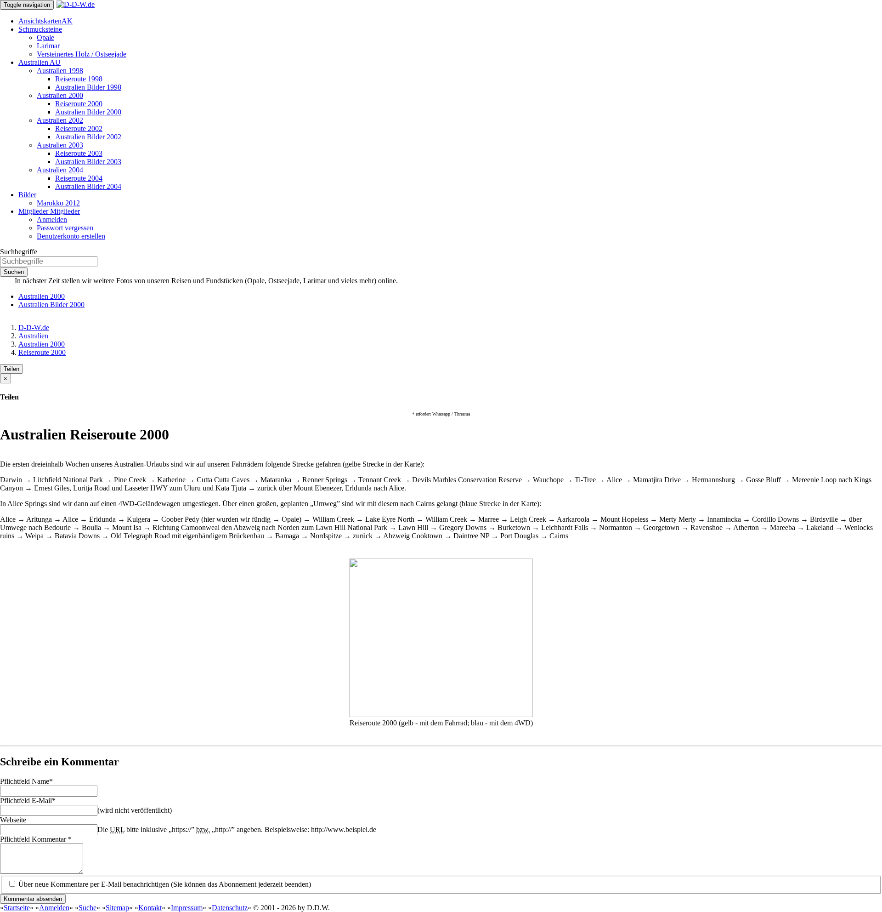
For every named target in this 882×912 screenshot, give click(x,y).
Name (26, 781)
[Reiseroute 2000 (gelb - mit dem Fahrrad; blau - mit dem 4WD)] (441, 714)
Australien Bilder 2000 (51, 304)
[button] (40, 29)
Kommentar (36, 839)
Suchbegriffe (18, 252)
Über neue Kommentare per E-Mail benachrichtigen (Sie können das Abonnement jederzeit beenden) (164, 884)
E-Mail (28, 800)
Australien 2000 (41, 296)
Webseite (13, 820)
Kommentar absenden (33, 898)
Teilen (11, 368)
